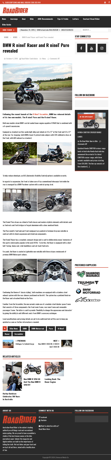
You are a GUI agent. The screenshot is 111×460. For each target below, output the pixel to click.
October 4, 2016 (12, 58)
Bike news (14, 328)
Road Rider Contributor (29, 58)
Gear (24, 18)
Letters (76, 18)
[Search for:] (94, 29)
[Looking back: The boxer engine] (54, 369)
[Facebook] (81, 48)
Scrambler (18, 333)
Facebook (43, 417)
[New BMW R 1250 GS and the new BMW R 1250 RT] (33, 369)
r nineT (61, 328)
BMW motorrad (38, 328)
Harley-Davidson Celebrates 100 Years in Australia (11, 396)
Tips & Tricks (62, 18)
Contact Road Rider (91, 18)
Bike (32, 18)
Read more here (44, 429)
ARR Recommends (45, 18)
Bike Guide (6, 24)
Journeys (14, 18)
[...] (88, 166)
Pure (51, 328)
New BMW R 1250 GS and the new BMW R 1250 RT (32, 382)
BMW (25, 328)
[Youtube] (91, 48)
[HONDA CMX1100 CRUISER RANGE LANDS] (92, 120)
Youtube (43, 420)
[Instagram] (102, 48)
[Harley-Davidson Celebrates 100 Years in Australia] (12, 376)
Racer (7, 333)
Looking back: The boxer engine (52, 380)
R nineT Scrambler (40, 114)
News (4, 18)
